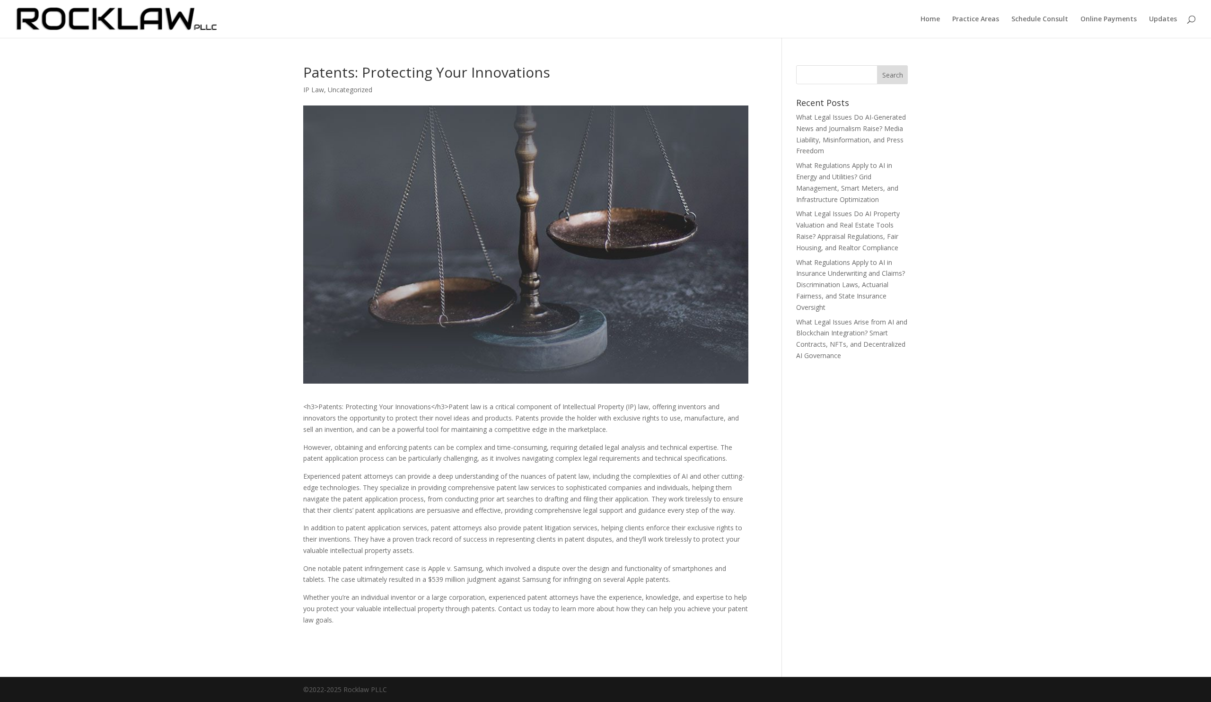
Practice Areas (975, 19)
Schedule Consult (1039, 19)
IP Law (313, 89)
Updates (1163, 19)
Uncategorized (350, 89)
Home (930, 19)
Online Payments (1108, 19)
